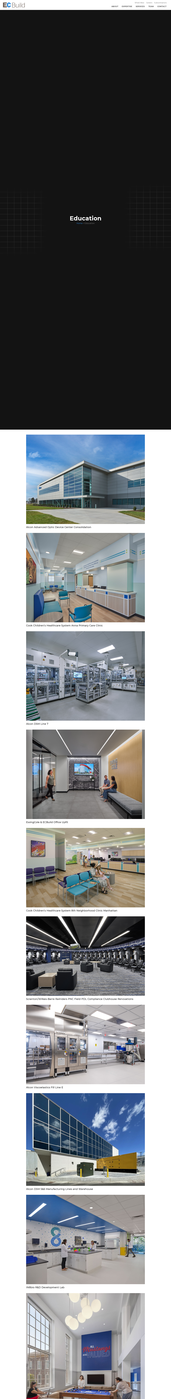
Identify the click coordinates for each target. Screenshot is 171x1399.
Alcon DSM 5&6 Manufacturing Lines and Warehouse (59, 1189)
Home (79, 223)
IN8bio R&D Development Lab (45, 1287)
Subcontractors (160, 3)
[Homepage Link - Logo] (14, 5)
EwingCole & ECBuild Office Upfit (47, 822)
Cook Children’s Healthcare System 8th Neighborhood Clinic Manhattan (71, 910)
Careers (149, 3)
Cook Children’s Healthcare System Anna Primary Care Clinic (64, 625)
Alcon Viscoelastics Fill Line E (44, 1087)
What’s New (139, 3)
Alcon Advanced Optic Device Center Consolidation (58, 527)
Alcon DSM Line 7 (37, 723)
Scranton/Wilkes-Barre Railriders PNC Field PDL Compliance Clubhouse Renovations (79, 998)
